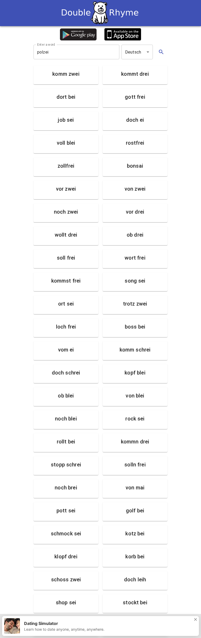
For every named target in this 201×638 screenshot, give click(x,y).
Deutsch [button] (133, 52)
